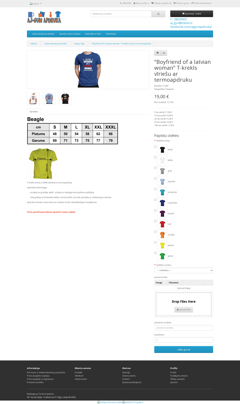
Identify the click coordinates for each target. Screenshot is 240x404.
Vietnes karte (81, 379)
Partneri (126, 379)
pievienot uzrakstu (162, 322)
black (170, 149)
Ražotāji (126, 372)
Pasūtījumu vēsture (179, 375)
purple (170, 213)
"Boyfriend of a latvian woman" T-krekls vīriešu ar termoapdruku (121, 43)
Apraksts (34, 111)
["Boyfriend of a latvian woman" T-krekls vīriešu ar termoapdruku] (88, 69)
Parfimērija (111, 33)
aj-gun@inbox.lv (181, 23)
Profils (173, 372)
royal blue (172, 202)
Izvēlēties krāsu (163, 140)
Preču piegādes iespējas (38, 375)
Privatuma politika (35, 382)
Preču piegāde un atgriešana (40, 379)
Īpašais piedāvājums (131, 382)
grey (169, 170)
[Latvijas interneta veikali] (109, 402)
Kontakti (78, 372)
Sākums (33, 43)
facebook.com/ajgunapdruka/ (191, 27)
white (170, 160)
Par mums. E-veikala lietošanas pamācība (46, 372)
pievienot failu (160, 277)
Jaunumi (174, 382)
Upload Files (185, 309)
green (170, 256)
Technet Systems (46, 394)
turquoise (172, 192)
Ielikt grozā (183, 349)
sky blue (171, 181)
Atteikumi (79, 375)
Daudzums (159, 334)
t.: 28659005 (178, 19)
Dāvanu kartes (129, 375)
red (169, 224)
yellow (170, 245)
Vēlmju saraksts (177, 379)
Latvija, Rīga (79, 43)
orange (171, 234)
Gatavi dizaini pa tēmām (43, 33)
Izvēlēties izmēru (163, 265)
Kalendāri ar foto (93, 33)
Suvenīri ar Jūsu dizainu (69, 33)
